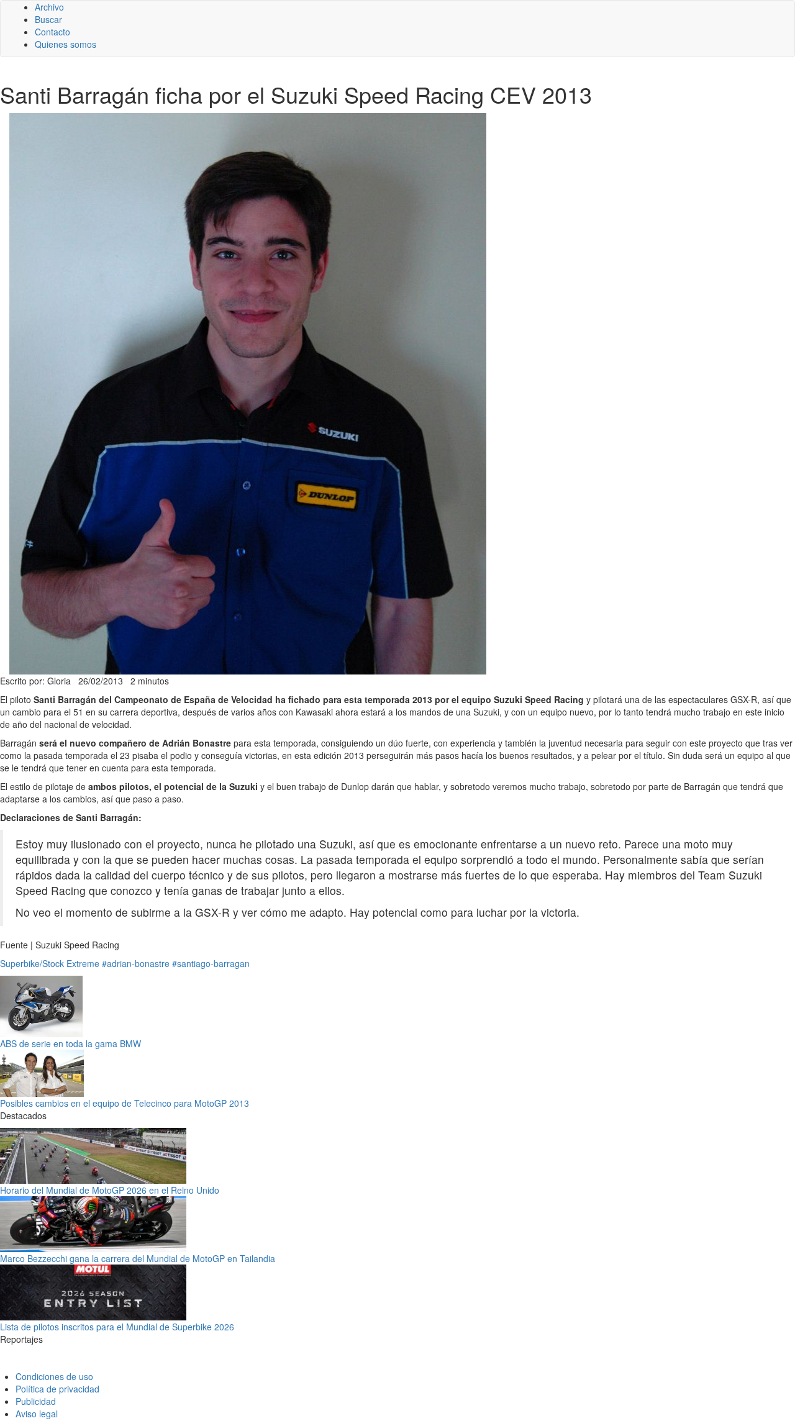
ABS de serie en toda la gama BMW (70, 1043)
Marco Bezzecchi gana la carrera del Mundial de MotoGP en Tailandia (137, 1258)
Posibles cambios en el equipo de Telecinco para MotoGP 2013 (124, 1103)
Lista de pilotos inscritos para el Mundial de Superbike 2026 (117, 1326)
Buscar (48, 19)
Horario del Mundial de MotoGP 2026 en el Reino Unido (109, 1190)
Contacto (52, 31)
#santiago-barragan (211, 963)
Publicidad (36, 1401)
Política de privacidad (57, 1389)
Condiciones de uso (54, 1376)
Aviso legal (37, 1413)
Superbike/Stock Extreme (49, 963)
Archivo (49, 7)
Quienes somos (65, 44)
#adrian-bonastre (136, 963)
